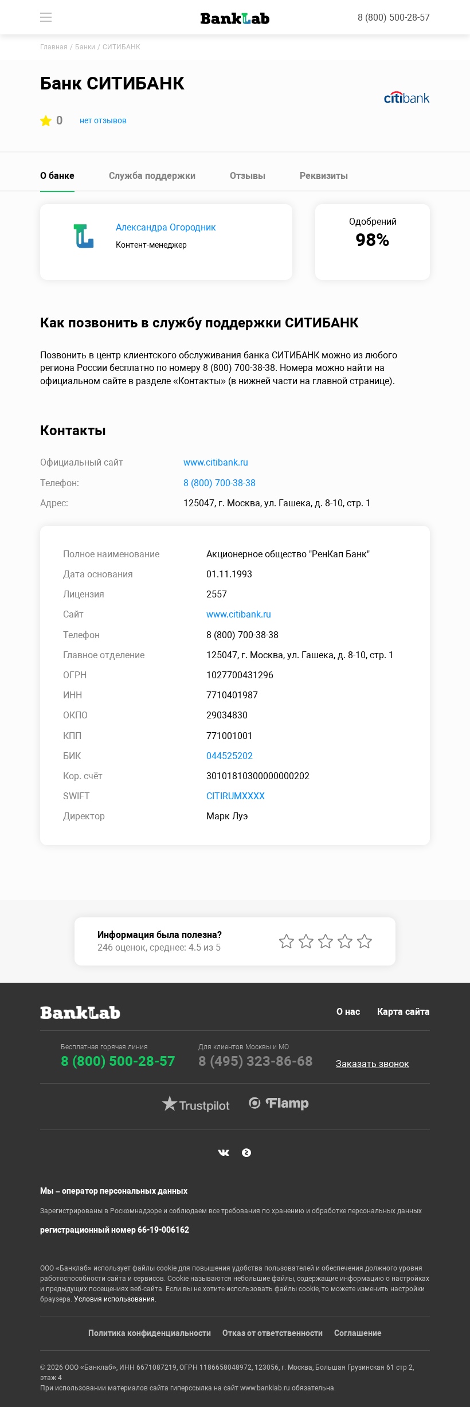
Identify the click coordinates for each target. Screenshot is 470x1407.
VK (223, 1153)
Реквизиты (324, 175)
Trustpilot (195, 1103)
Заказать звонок (372, 1064)
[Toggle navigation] (46, 17)
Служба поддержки (152, 175)
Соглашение (358, 1333)
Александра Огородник (166, 227)
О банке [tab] (57, 175)
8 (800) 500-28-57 (394, 17)
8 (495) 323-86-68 (255, 1061)
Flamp (279, 1104)
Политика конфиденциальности (149, 1333)
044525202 (229, 756)
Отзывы (247, 175)
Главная (54, 47)
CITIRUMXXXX (235, 796)
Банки (85, 47)
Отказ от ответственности (272, 1333)
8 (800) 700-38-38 (219, 483)
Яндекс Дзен (246, 1153)
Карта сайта (403, 1011)
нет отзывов (103, 120)
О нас (348, 1011)
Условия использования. (115, 1299)
